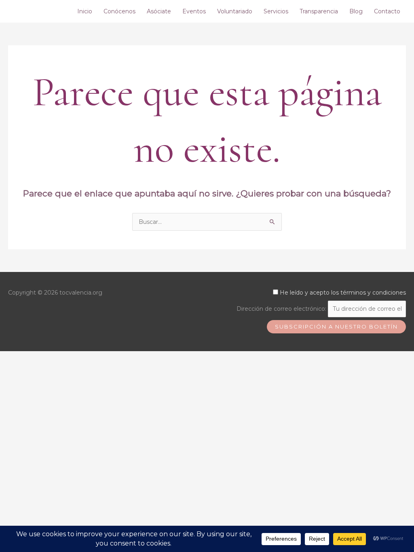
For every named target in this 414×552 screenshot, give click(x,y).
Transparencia (319, 11)
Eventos (194, 11)
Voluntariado (234, 11)
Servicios (276, 11)
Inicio (84, 11)
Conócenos (119, 11)
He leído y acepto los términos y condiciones (343, 292)
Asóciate (159, 11)
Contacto (387, 11)
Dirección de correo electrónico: (282, 308)
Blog (356, 11)
